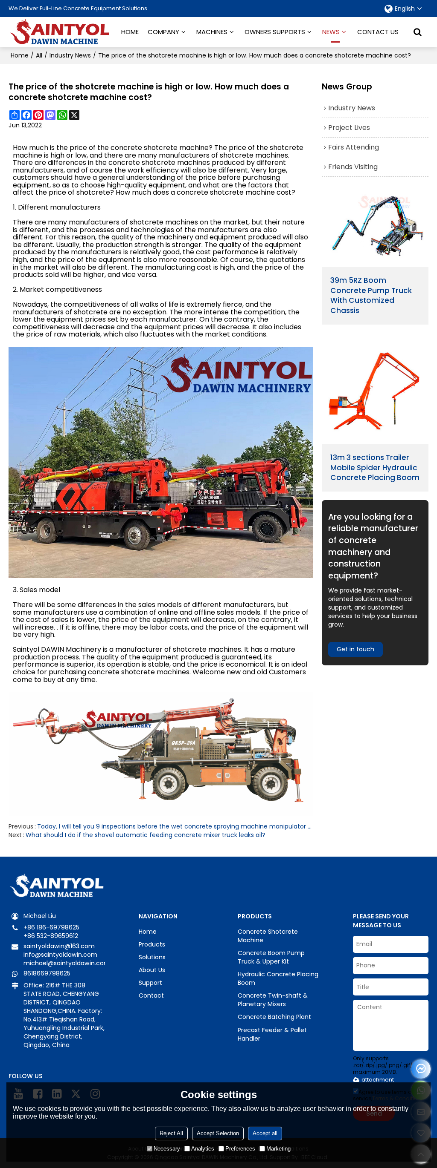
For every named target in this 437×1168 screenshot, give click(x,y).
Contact (151, 995)
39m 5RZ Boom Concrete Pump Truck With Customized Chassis (371, 296)
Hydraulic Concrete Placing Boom (278, 978)
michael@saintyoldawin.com (66, 963)
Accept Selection (218, 1133)
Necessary (167, 1148)
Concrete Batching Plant (274, 1017)
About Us (152, 970)
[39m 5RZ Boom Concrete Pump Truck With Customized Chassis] (375, 228)
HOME (130, 31)
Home (20, 55)
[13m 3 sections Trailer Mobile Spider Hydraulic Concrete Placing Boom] (375, 390)
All (39, 55)
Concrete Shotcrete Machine (268, 935)
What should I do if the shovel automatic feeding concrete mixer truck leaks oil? (145, 835)
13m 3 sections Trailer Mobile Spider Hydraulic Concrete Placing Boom (375, 468)
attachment (377, 1080)
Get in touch (355, 649)
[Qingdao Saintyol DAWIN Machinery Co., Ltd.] (60, 32)
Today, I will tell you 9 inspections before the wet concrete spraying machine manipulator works (175, 826)
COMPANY (163, 31)
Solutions (152, 957)
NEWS (331, 31)
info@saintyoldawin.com (60, 954)
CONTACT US (378, 31)
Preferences (240, 1148)
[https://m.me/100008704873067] (421, 1069)
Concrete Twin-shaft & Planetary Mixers (273, 999)
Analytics (202, 1148)
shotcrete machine (176, 148)
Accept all (265, 1133)
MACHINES (211, 31)
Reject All (171, 1133)
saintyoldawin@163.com (59, 946)
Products (152, 944)
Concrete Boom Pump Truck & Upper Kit (271, 957)
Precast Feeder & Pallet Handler (272, 1034)
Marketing (278, 1148)
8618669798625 (46, 973)
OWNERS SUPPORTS (275, 31)
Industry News (70, 55)
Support (150, 982)
